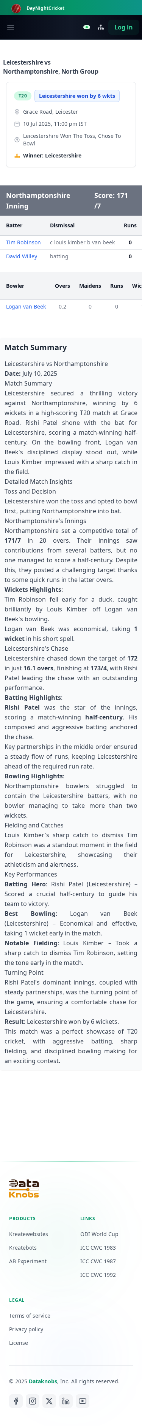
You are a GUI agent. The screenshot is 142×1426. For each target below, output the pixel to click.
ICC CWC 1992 (98, 1274)
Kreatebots (23, 1247)
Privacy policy (26, 1329)
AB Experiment (28, 1261)
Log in (123, 27)
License (18, 1342)
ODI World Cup (99, 1234)
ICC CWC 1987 (98, 1261)
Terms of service (29, 1315)
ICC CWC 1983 (98, 1247)
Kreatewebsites (28, 1234)
